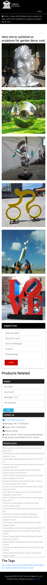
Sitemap (36, 579)
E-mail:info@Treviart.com (14, 420)
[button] (39, 11)
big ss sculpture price (9, 565)
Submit (11, 363)
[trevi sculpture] (11, 4)
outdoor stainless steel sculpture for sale (19, 568)
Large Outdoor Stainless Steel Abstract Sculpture (20, 514)
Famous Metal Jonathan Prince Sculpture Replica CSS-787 (23, 528)
